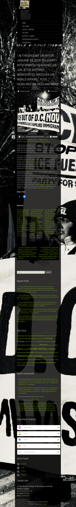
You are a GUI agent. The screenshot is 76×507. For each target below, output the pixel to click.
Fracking (55, 345)
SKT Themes (43, 504)
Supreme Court (54, 359)
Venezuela (52, 363)
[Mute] (51, 137)
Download (24, 139)
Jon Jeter (30, 352)
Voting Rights (21, 365)
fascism (44, 344)
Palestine (22, 355)
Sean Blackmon (45, 359)
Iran (47, 349)
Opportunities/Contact (30, 39)
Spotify (25, 141)
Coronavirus (34, 341)
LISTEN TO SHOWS (28, 30)
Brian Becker (29, 338)
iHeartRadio (31, 141)
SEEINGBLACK (26, 43)
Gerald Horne (37, 348)
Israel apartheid (21, 352)
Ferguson (50, 345)
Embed (46, 139)
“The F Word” (31, 365)
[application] (38, 137)
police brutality (35, 356)
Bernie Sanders (38, 336)
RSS (36, 141)
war (26, 365)
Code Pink (28, 341)
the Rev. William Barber (33, 362)
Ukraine (43, 362)
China (43, 338)
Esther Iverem (26, 345)
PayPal (26, 168)
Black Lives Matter (49, 336)
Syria (18, 362)
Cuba (39, 341)
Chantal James (38, 338)
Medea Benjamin (49, 352)
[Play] (19, 137)
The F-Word (23, 362)
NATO (56, 352)
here (21, 161)
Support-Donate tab (35, 161)
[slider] (55, 136)
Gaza (19, 349)
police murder (46, 356)
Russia (37, 359)
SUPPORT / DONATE (28, 36)
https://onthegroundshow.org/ (43, 184)
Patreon (37, 164)
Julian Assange (39, 352)
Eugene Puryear (34, 345)
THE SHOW (25, 26)
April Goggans (29, 336)
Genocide (25, 349)
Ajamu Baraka (21, 335)
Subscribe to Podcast (44, 141)
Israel (52, 349)
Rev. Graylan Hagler (28, 359)
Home (24, 23)
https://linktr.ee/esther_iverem (45, 188)
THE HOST (25, 33)
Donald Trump (45, 341)
